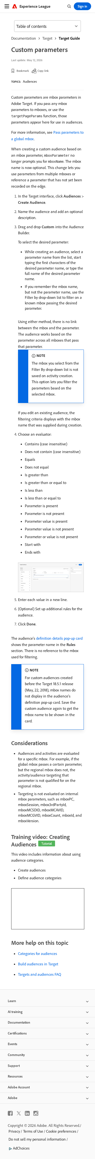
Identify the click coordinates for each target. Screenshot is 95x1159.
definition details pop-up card (59, 638)
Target (47, 38)
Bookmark (23, 71)
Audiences (30, 81)
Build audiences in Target (38, 963)
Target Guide (69, 38)
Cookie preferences (61, 1131)
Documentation (23, 38)
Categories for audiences (37, 953)
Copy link (43, 71)
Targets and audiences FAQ (39, 974)
